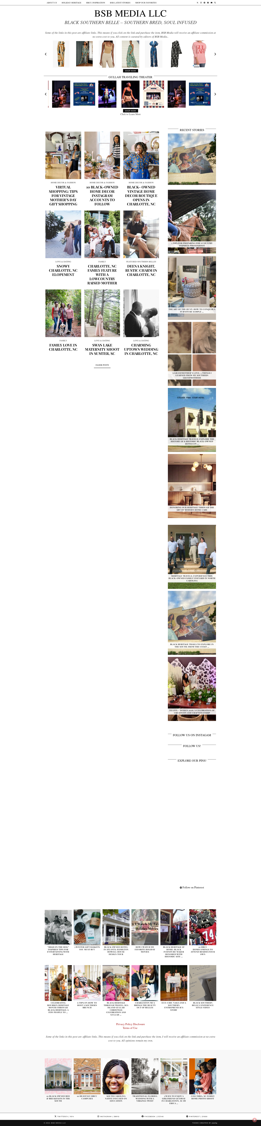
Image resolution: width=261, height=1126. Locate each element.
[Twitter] (197, 2)
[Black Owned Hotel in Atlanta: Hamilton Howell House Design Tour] (116, 927)
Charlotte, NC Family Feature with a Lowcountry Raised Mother (102, 274)
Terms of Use (130, 1028)
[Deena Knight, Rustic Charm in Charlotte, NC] (141, 234)
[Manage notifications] (254, 1120)
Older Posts (102, 365)
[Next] (215, 54)
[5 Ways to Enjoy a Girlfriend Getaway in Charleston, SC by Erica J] (173, 1076)
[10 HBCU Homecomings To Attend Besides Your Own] (202, 927)
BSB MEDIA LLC (130, 13)
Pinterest (197, 1116)
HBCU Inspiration (95, 2)
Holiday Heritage (71, 2)
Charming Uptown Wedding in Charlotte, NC (141, 349)
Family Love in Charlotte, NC (63, 347)
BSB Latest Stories (120, 2)
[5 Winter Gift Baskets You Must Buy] (87, 927)
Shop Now (130, 71)
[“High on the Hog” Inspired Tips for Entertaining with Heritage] (58, 927)
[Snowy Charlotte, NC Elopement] (63, 234)
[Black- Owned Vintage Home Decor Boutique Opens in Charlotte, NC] (141, 155)
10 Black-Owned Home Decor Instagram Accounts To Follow (102, 195)
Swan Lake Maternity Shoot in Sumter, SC (102, 349)
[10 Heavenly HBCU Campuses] (87, 1076)
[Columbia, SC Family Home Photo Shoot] (202, 1076)
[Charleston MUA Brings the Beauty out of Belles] (145, 983)
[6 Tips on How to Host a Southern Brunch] (87, 983)
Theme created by (204, 1123)
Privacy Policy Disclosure (130, 1024)
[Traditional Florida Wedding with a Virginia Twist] (145, 1076)
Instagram (109, 1116)
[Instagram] (201, 2)
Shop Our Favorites (145, 2)
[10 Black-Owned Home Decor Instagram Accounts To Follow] (102, 155)
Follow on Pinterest (193, 887)
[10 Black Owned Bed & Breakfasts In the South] (58, 1076)
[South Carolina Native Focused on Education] (116, 1076)
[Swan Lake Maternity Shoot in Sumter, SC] (102, 313)
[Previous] (46, 54)
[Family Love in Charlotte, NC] (63, 313)
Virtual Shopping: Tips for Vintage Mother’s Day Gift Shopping (63, 195)
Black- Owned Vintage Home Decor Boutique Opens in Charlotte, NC (141, 195)
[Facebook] (208, 2)
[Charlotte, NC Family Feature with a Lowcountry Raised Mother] (102, 234)
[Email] (211, 2)
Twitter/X (65, 1116)
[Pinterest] (204, 2)
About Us (52, 2)
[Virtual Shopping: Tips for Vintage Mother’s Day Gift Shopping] (63, 155)
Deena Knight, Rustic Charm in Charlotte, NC (141, 270)
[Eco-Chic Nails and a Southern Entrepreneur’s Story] (173, 983)
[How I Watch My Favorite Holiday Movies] (145, 927)
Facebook (154, 1116)
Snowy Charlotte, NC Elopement (63, 270)
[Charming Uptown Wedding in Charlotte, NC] (141, 313)
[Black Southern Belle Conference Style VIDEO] (202, 983)
